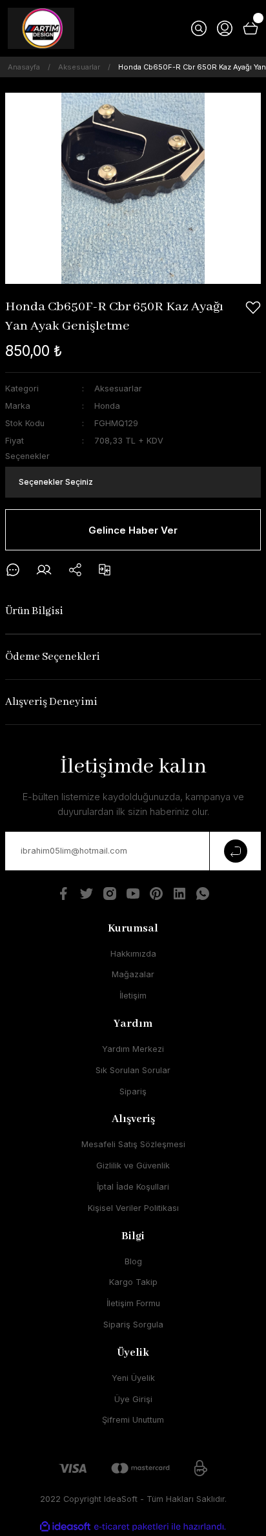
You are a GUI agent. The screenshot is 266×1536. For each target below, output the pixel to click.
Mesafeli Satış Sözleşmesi (133, 1144)
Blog (133, 1261)
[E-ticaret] (131, 1526)
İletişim (133, 995)
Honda (107, 406)
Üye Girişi (133, 1399)
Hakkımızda (133, 954)
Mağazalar (133, 974)
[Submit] (235, 851)
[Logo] (41, 28)
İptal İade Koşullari (133, 1187)
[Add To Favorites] (253, 307)
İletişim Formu (133, 1303)
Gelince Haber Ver (133, 530)
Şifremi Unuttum (133, 1420)
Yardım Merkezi (133, 1049)
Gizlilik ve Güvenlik (133, 1165)
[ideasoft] (65, 1527)
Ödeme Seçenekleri (52, 657)
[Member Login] (224, 28)
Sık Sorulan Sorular (133, 1070)
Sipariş (133, 1091)
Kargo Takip (133, 1282)
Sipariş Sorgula (133, 1324)
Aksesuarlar (118, 388)
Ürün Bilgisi (34, 611)
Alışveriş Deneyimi (51, 702)
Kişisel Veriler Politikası (133, 1208)
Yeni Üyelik (133, 1378)
